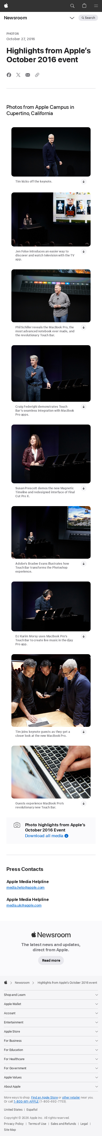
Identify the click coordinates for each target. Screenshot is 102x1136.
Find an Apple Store (44, 1097)
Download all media (44, 835)
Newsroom (15, 18)
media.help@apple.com (25, 888)
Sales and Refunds (63, 1124)
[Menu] (96, 6)
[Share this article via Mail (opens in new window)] (27, 74)
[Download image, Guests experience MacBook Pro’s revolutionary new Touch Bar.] (84, 803)
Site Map (10, 1130)
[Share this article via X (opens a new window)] (18, 74)
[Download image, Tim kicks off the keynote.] (84, 181)
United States (13, 1109)
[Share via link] (37, 74)
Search (90, 18)
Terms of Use (37, 1124)
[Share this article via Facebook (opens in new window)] (8, 74)
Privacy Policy (14, 1124)
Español (31, 1109)
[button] (72, 6)
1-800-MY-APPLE (26, 1101)
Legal (84, 1124)
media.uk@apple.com (24, 905)
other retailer (71, 1097)
